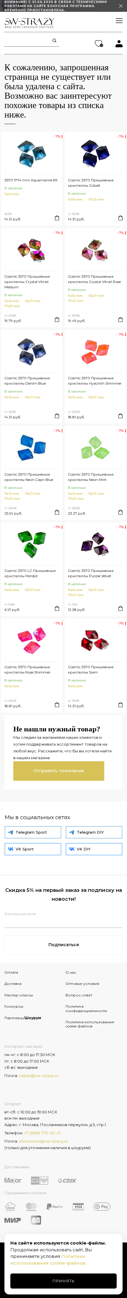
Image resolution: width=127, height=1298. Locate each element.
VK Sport (25, 849)
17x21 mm (96, 199)
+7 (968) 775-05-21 (42, 1133)
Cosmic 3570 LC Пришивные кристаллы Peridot (30, 573)
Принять (64, 1281)
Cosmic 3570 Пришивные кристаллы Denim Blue (27, 381)
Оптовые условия (82, 983)
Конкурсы (13, 1006)
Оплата (11, 972)
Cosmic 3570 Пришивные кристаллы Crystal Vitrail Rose (94, 279)
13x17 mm (32, 301)
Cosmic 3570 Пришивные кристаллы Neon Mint (91, 477)
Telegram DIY (90, 832)
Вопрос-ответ (79, 995)
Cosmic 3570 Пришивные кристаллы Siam (91, 669)
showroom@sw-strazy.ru (43, 1141)
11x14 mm (11, 194)
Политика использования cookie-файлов (90, 1024)
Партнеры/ (22, 1018)
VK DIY (84, 849)
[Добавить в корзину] (57, 217)
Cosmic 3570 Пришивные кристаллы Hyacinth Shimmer (95, 381)
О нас (71, 972)
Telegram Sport (31, 832)
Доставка (13, 983)
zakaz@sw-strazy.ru (39, 1075)
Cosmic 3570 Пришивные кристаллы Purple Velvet (91, 573)
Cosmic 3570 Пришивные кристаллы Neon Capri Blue (28, 477)
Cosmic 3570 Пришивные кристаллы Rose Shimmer (27, 669)
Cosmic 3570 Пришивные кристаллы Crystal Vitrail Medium (27, 281)
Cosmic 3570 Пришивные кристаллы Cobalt (91, 183)
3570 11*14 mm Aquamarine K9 (31, 180)
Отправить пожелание (58, 770)
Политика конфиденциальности (86, 1008)
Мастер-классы (18, 995)
